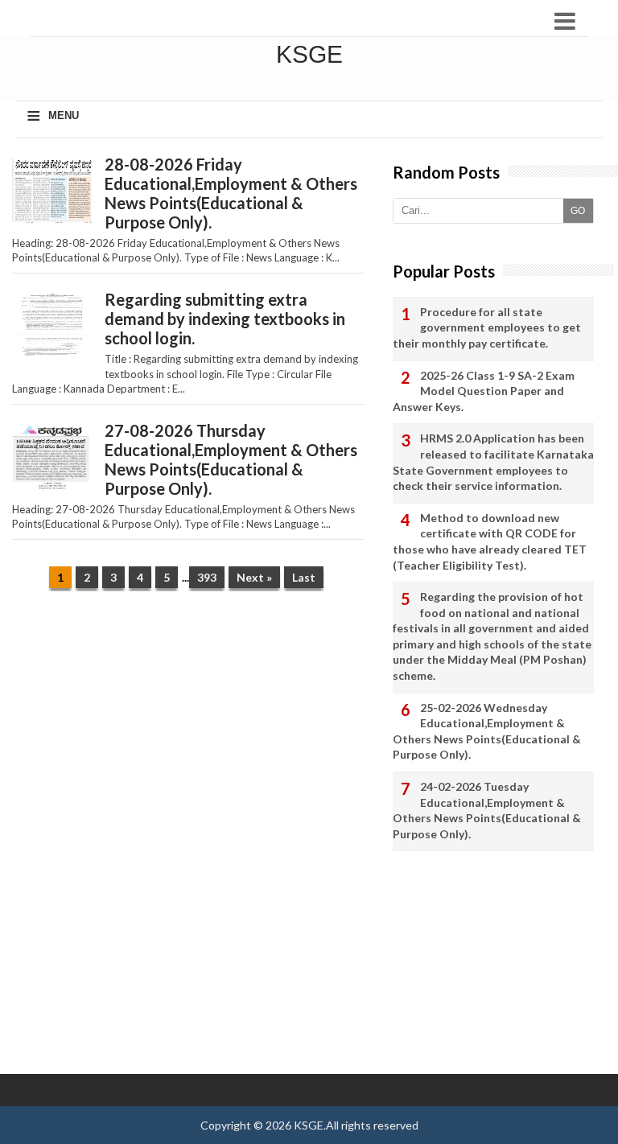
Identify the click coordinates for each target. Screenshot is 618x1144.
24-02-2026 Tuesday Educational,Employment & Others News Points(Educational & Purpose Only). (487, 810)
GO (578, 210)
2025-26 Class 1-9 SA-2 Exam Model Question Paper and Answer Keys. (484, 391)
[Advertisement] (188, 728)
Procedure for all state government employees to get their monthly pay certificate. (487, 327)
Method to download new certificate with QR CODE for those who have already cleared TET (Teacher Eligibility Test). (490, 541)
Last (303, 577)
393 (206, 577)
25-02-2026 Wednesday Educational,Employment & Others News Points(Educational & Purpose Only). (487, 731)
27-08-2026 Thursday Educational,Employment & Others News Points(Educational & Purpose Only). (231, 459)
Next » (254, 577)
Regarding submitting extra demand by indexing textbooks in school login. (225, 319)
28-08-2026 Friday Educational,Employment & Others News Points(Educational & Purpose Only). (231, 193)
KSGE (308, 1125)
